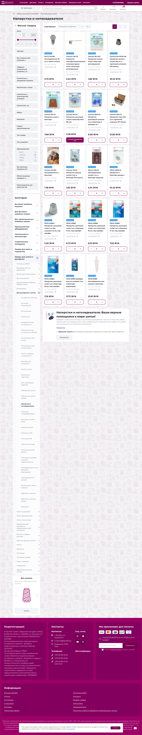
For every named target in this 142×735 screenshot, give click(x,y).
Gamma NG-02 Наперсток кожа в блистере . (51, 117)
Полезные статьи (75, 2)
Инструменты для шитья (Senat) (28, 347)
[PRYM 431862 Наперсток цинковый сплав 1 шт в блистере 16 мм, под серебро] (97, 209)
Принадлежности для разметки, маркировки (29, 470)
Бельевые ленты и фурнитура (24, 269)
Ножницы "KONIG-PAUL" (28, 421)
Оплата (41, 2)
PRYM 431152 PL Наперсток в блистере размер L (117, 172)
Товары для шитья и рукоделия (27, 13)
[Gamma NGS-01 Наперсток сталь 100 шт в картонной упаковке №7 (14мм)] (118, 100)
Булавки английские (29, 298)
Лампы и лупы (26, 369)
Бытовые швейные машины (23, 205)
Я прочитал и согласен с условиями (119, 649)
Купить (26, 611)
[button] (16, 595)
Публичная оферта (116, 649)
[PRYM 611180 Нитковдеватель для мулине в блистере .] (97, 264)
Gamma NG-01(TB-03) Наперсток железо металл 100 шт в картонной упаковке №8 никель (118, 61)
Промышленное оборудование (22, 228)
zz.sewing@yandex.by (62, 641)
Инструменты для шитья (28, 339)
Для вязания (21, 289)
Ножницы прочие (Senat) (28, 451)
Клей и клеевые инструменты (27, 355)
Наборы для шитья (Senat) (28, 397)
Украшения (21, 566)
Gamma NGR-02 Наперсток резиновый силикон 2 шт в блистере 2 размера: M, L (96, 119)
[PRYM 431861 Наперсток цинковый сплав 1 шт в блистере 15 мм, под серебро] (75, 209)
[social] (77, 636)
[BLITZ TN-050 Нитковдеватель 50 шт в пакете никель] (53, 42)
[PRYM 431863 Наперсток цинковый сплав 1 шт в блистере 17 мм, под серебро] (118, 209)
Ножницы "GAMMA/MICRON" (28, 413)
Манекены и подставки (25, 376)
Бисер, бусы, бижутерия (26, 274)
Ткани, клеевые (22, 561)
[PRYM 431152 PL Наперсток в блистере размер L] (118, 155)
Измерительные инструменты (27, 323)
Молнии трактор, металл (26, 541)
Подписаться (130, 645)
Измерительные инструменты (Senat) (29, 331)
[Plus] (59, 84)
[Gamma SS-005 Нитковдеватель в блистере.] (53, 155)
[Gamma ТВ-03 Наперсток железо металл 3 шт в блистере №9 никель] (75, 155)
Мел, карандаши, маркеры (27, 384)
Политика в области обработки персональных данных (95, 711)
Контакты (86, 2)
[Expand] (37, 205)
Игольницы (25, 317)
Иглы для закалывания (26, 304)
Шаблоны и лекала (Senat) (28, 500)
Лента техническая (24, 520)
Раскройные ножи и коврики (29, 487)
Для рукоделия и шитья (48, 13)
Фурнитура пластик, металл (24, 571)
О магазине (24, 2)
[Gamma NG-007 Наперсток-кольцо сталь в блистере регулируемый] (97, 42)
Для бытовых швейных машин (22, 213)
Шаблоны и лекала (28, 493)
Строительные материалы (21, 243)
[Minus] (48, 84)
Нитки (19, 545)
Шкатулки (25, 507)
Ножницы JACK (27, 427)
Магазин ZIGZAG (61, 2)
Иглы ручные (26, 311)
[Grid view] (114, 26)
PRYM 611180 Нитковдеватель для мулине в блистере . (96, 281)
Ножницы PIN (26, 439)
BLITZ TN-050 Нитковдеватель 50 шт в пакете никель (52, 59)
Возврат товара (79, 700)
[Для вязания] (26, 595)
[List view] (120, 26)
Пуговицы (21, 553)
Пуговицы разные (24, 557)
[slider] (18, 40)
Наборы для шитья (28, 390)
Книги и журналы (23, 512)
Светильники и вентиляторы (21, 235)
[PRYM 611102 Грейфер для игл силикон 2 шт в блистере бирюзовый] (75, 264)
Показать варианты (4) (75, 140)
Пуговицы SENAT (23, 264)
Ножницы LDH (26, 433)
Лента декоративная (24, 516)
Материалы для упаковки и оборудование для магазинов (24, 527)
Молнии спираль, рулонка (23, 535)
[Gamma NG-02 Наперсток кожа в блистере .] (53, 100)
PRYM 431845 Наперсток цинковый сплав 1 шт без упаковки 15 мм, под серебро (52, 228)
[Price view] (125, 26)
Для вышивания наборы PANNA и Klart (26, 283)
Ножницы (20, 549)
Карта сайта (78, 703)
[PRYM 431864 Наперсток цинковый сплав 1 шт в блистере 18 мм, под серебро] (53, 264)
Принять (115, 728)
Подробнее (71, 729)
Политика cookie (79, 693)
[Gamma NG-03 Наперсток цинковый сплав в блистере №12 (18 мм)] (75, 100)
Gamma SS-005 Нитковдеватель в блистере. (51, 172)
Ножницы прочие (28, 444)
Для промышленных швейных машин (24, 220)
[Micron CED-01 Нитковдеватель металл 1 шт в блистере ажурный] (97, 155)
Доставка (33, 2)
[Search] (95, 8)
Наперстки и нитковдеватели (27, 405)
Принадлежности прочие (28, 479)
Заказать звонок (133, 2)
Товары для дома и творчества (23, 250)
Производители (79, 707)
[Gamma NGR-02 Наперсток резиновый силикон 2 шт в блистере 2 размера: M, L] (97, 100)
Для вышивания (23, 278)
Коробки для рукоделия (26, 362)
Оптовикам (49, 2)
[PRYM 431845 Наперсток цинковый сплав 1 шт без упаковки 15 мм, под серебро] (53, 209)
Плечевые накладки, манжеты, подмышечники (29, 460)
